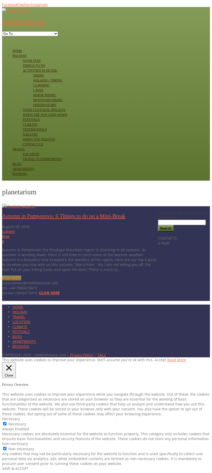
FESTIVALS (21, 331)
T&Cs (101, 354)
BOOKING (20, 346)
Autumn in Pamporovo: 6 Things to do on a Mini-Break (63, 216)
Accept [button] (160, 359)
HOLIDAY (19, 311)
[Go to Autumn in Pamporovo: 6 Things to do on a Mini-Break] (18, 206)
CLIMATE (19, 326)
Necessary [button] (11, 418)
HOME (17, 307)
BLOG (17, 336)
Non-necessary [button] (15, 443)
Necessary (17, 424)
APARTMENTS (24, 341)
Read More (11, 278)
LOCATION (21, 321)
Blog (6, 236)
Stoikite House (23, 22)
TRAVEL (18, 316)
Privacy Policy (81, 354)
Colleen (8, 231)
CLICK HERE (49, 292)
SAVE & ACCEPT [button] (15, 468)
